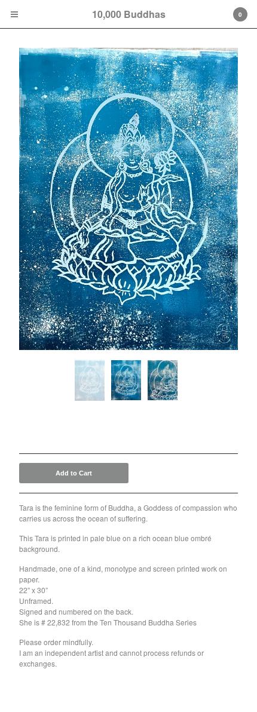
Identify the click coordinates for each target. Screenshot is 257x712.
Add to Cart (74, 473)
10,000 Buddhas (129, 14)
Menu (14, 14)
